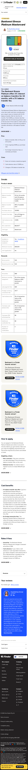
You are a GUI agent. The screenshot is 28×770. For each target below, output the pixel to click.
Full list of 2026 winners (19, 378)
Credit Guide (23, 761)
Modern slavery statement (7, 729)
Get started (20, 766)
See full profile (8, 632)
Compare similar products (14, 59)
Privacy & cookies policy (7, 721)
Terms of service (5, 717)
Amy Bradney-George (14, 28)
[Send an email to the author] (11, 595)
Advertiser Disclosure (7, 762)
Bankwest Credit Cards (9, 7)
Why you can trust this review (9, 173)
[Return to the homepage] (8, 2)
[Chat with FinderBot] (17, 2)
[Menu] (1, 2)
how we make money (13, 763)
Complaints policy (5, 725)
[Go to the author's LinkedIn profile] (14, 595)
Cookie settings (4, 734)
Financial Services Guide (15, 761)
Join (25, 2)
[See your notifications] (20, 2)
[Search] (14, 2)
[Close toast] (26, 767)
